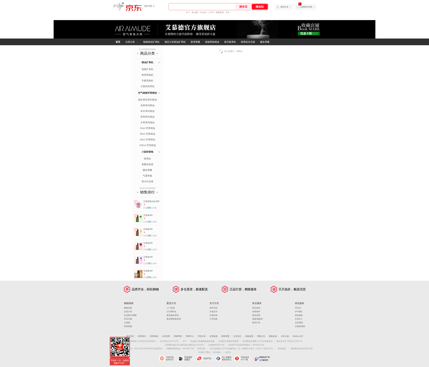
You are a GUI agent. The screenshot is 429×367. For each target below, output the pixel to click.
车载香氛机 (147, 80)
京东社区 (237, 336)
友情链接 (213, 336)
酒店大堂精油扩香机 (175, 42)
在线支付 (213, 311)
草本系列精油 (147, 111)
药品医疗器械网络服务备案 (203, 341)
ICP (184, 341)
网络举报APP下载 (242, 358)
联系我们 (142, 336)
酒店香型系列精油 (147, 99)
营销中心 (190, 336)
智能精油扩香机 (151, 42)
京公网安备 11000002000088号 (141, 341)
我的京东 (284, 7)
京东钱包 (217, 352)
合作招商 (166, 336)
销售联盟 (225, 336)
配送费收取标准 (174, 319)
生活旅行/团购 (130, 315)
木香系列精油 (147, 122)
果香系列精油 (147, 116)
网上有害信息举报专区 (224, 358)
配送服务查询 (173, 315)
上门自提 (171, 308)
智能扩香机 (147, 69)
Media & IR (298, 336)
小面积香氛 (147, 151)
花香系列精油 (147, 105)
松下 (188, 12)
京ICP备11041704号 (169, 341)
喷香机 (147, 158)
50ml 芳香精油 (147, 139)
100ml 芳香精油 (147, 145)
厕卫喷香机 (230, 42)
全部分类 (130, 42)
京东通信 (299, 322)
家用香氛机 (147, 75)
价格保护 (256, 311)
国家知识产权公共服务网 (261, 358)
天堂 (227, 12)
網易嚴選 (220, 12)
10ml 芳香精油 (147, 128)
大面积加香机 (147, 86)
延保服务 (299, 315)
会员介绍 (128, 311)
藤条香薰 (264, 42)
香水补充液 (147, 181)
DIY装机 (298, 311)
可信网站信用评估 (167, 358)
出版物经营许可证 (216, 345)
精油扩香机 (147, 62)
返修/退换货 (257, 319)
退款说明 (256, 315)
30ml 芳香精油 (147, 133)
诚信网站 (205, 358)
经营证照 (201, 348)
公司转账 (213, 319)
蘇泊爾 (195, 12)
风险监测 (249, 336)
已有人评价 (150, 208)
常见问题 (128, 319)
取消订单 (256, 322)
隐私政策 (273, 336)
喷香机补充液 (248, 42)
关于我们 (130, 336)
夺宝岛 (298, 308)
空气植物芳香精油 (147, 92)
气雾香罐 (147, 175)
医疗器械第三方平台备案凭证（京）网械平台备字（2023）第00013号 (241, 348)
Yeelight (203, 12)
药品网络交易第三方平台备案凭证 (257, 341)
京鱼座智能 (300, 326)
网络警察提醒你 (186, 358)
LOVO (211, 12)
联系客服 (128, 326)
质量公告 (261, 336)
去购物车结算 (306, 7)
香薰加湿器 (147, 164)
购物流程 (128, 308)
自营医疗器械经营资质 (229, 341)
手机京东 (202, 336)
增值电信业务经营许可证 (302, 348)
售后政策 (256, 308)
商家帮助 (178, 336)
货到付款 (213, 308)
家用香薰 (195, 42)
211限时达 (171, 311)
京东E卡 (298, 319)
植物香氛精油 (212, 42)
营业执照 (282, 348)
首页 (118, 42)
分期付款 (213, 315)
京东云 (228, 352)
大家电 (127, 322)
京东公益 (285, 336)
